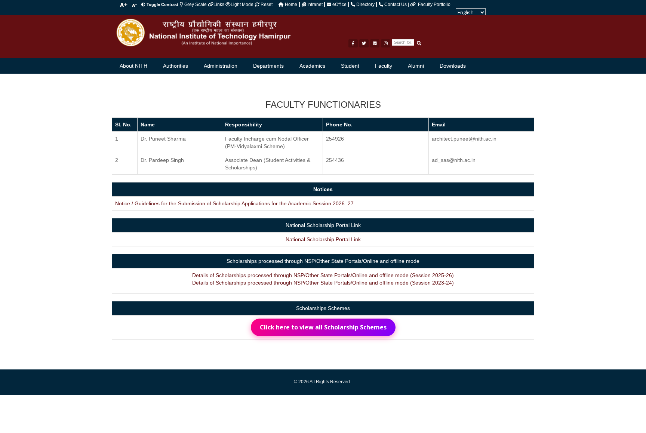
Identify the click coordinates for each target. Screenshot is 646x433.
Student (350, 66)
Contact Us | (396, 4)
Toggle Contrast (162, 4)
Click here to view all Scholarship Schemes (323, 327)
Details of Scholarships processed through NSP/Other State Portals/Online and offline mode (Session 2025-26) (323, 275)
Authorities (175, 66)
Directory (365, 4)
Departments (268, 66)
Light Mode (242, 4)
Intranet (315, 4)
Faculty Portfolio (434, 4)
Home (290, 4)
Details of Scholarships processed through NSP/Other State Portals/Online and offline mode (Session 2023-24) (323, 283)
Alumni (416, 66)
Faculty (383, 66)
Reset (266, 4)
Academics (312, 66)
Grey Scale (195, 4)
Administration (220, 66)
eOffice (339, 4)
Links (219, 4)
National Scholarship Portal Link (323, 239)
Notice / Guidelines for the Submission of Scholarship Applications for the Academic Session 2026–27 (234, 203)
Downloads (453, 66)
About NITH (133, 66)
